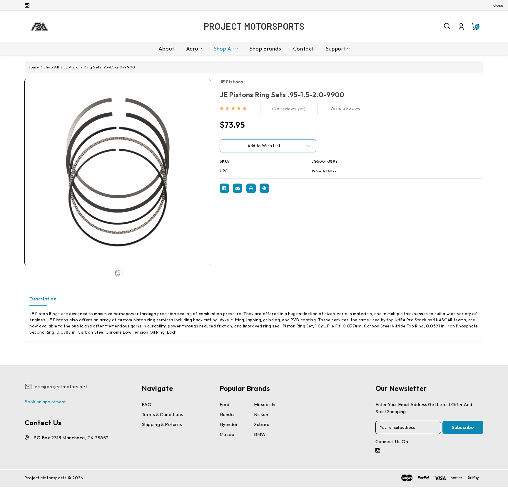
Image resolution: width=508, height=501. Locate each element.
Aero (192, 48)
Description (43, 299)
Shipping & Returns (162, 424)
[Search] (447, 26)
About (166, 48)
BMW (260, 434)
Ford (225, 404)
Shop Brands (265, 48)
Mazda (227, 434)
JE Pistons (231, 82)
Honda (227, 414)
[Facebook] (224, 188)
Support (336, 48)
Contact (303, 48)
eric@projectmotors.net (61, 386)
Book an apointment (45, 401)
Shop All (224, 48)
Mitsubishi (264, 404)
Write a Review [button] (345, 108)
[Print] (251, 188)
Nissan (261, 414)
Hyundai (228, 424)
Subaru (262, 424)
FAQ (147, 404)
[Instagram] (27, 5)
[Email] (237, 188)
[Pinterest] (264, 188)
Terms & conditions (162, 414)
